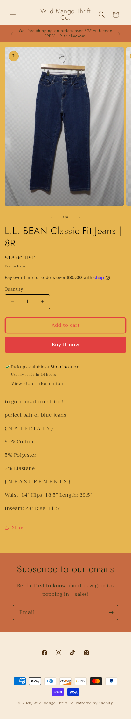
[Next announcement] (119, 34)
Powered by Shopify (94, 703)
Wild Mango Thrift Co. (53, 703)
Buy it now (65, 344)
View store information (37, 383)
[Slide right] (79, 218)
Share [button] (18, 527)
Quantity (14, 289)
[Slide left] (52, 218)
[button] (13, 15)
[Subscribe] (111, 612)
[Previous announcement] (12, 34)
